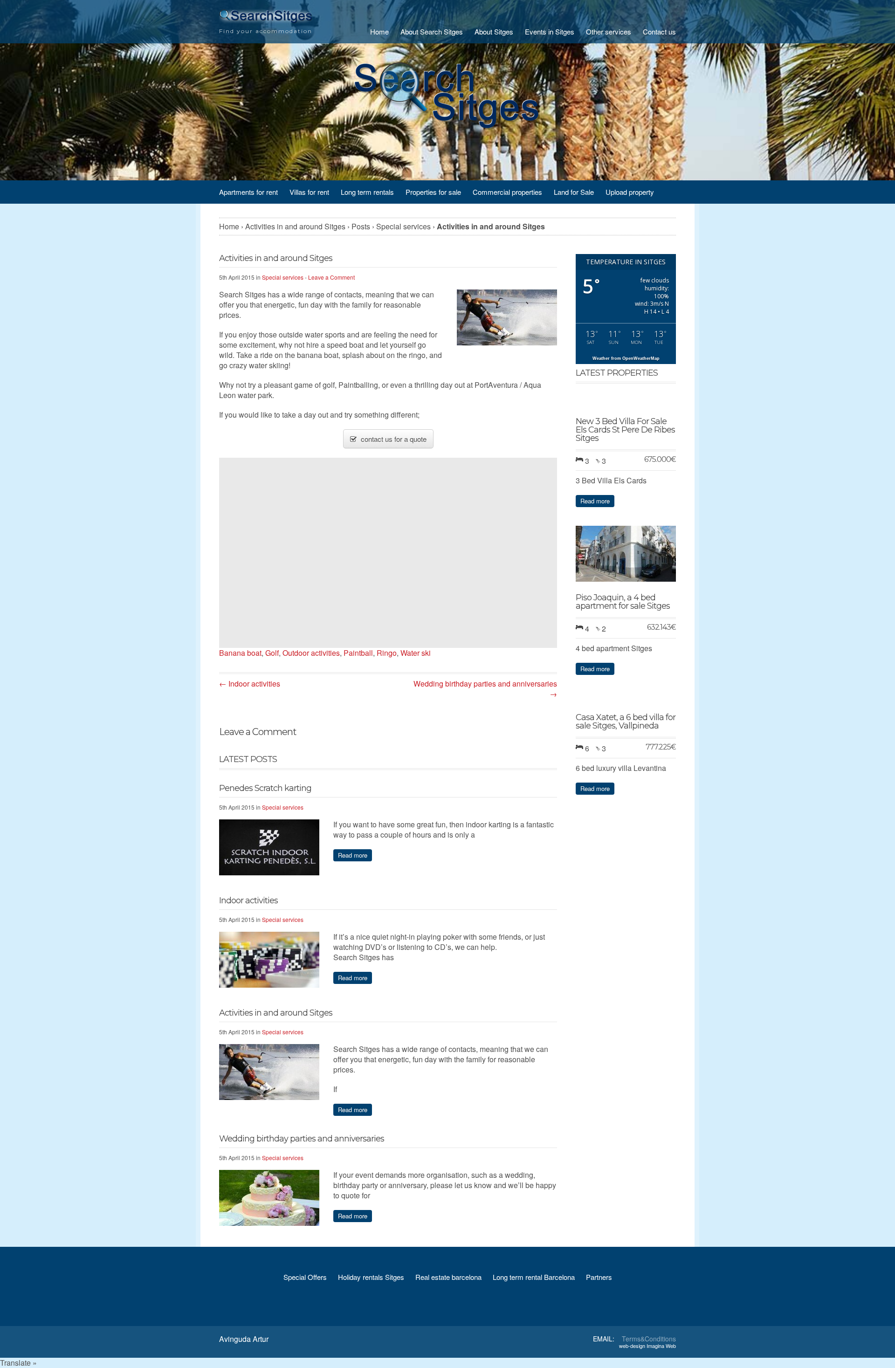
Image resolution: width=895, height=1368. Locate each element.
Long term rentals (367, 192)
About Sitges (494, 31)
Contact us (659, 31)
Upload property (630, 192)
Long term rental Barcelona (534, 1277)
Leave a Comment (331, 277)
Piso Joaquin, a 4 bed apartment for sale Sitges (623, 601)
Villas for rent (309, 192)
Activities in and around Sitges (275, 1013)
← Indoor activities (249, 683)
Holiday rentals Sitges (371, 1277)
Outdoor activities (311, 652)
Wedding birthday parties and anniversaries (301, 1139)
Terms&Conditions (649, 1338)
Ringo (387, 652)
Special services (282, 277)
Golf (272, 652)
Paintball (358, 652)
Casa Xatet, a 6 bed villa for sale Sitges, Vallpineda (625, 721)
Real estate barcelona (448, 1277)
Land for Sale (574, 192)
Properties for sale (433, 192)
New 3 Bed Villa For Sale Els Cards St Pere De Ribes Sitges (625, 429)
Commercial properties (507, 192)
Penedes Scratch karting (265, 788)
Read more (352, 855)
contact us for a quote (393, 439)
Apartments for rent (248, 192)
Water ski (415, 652)
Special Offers (305, 1277)
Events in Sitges (549, 31)
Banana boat (240, 652)
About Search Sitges (431, 31)
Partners (599, 1277)
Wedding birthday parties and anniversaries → (485, 688)
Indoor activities (248, 900)
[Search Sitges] (265, 20)
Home (379, 31)
